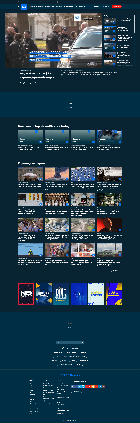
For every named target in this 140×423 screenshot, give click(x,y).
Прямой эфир (117, 6)
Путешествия (68, 6)
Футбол (64, 360)
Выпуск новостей (48, 385)
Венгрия (99, 233)
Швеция (79, 364)
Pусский (22, 2)
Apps (44, 396)
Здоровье (54, 360)
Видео (31, 401)
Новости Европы (23, 182)
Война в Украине (71, 352)
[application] (53, 40)
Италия (57, 356)
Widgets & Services (48, 398)
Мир (52, 6)
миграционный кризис (65, 364)
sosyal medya (68, 356)
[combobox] (81, 2)
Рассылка (76, 391)
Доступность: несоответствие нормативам (61, 406)
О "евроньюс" (61, 383)
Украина (83, 352)
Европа (47, 6)
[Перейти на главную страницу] (24, 7)
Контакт (59, 399)
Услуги (45, 380)
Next (76, 6)
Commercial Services (62, 385)
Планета (31, 390)
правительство (84, 360)
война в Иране (58, 352)
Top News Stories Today (25, 145)
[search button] (73, 2)
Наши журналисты (34, 405)
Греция (73, 360)
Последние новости (36, 6)
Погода (45, 388)
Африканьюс (46, 400)
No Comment (48, 258)
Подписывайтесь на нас (80, 381)
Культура (82, 6)
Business (59, 6)
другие (59, 380)
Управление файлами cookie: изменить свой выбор (63, 411)
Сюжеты (31, 380)
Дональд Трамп (80, 356)
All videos (115, 270)
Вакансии (59, 402)
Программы (32, 403)
